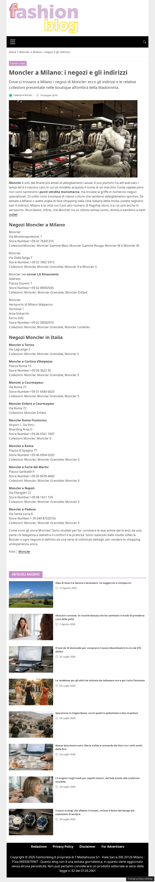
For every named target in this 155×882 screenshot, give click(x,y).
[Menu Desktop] (12, 42)
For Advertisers (113, 846)
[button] (144, 42)
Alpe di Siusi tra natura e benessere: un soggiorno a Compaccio (93, 583)
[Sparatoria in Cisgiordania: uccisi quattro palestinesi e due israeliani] (31, 724)
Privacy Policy (63, 846)
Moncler (24, 551)
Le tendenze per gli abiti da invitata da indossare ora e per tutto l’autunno (100, 680)
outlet (13, 214)
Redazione (39, 846)
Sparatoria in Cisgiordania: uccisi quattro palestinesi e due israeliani (96, 713)
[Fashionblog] (43, 18)
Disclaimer (87, 846)
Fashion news (17, 63)
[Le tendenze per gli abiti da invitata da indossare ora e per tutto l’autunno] (31, 692)
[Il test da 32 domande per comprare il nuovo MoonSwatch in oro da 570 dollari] (31, 659)
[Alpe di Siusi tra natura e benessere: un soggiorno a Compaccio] (31, 594)
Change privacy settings (140, 878)
